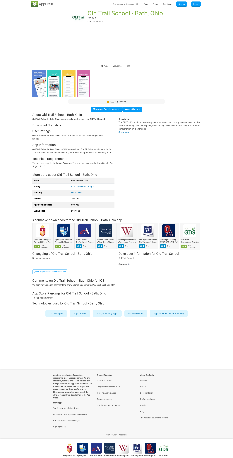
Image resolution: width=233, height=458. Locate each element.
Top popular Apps (104, 399)
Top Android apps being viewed (66, 408)
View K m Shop (59, 427)
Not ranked (76, 192)
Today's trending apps (107, 313)
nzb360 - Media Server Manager (66, 421)
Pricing (155, 4)
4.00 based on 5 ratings (82, 186)
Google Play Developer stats (108, 387)
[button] (160, 264)
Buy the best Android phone (108, 405)
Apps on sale (80, 313)
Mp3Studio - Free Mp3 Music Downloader (70, 414)
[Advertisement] (113, 45)
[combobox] (123, 4)
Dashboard (167, 4)
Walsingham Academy (127, 240)
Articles (143, 405)
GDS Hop (185, 240)
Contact (143, 380)
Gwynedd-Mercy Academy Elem (42, 240)
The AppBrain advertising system (154, 418)
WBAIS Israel (81, 240)
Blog (142, 411)
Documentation (146, 393)
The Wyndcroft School (148, 240)
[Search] (137, 4)
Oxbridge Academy (168, 240)
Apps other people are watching (169, 313)
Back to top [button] (226, 433)
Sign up (182, 4)
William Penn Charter (105, 240)
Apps (146, 4)
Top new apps (56, 313)
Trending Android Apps (106, 393)
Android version (133, 109)
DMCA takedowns (147, 399)
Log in (195, 4)
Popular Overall (135, 313)
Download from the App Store (107, 109)
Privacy (143, 387)
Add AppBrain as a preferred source (51, 272)
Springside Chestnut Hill (63, 240)
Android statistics (104, 380)
